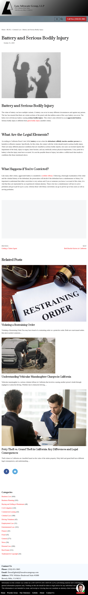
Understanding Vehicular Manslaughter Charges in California (36, 376)
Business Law (6, 496)
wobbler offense (47, 176)
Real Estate (5, 550)
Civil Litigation (7, 508)
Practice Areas (12, 593)
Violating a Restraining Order (18, 325)
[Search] (62, 19)
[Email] (15, 471)
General (4, 538)
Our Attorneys (25, 593)
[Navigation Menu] (56, 19)
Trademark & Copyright (10, 554)
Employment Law (8, 523)
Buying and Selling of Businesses (13, 504)
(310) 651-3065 (14, 569)
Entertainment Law (8, 527)
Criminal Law (17, 29)
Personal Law (6, 546)
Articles (35, 593)
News (4, 542)
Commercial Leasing (9, 512)
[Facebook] (6, 471)
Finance (4, 531)
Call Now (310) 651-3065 (76, 19)
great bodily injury (33, 121)
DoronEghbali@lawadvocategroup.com (23, 572)
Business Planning (8, 500)
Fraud (4, 535)
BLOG (9, 29)
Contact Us (50, 593)
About (42, 593)
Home (3, 29)
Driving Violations (8, 519)
